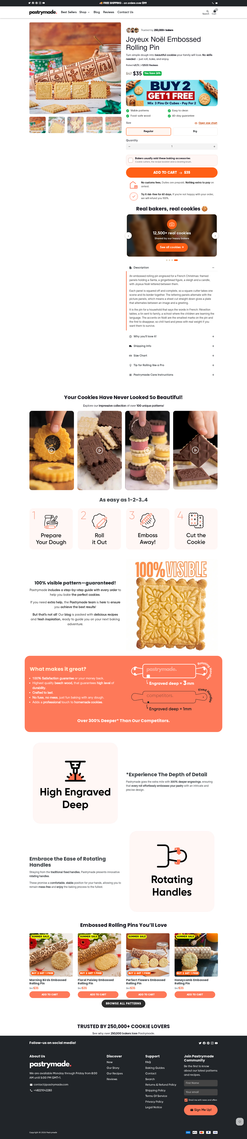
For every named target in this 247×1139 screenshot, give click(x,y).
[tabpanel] (51, 450)
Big (195, 131)
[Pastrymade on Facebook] (33, 3)
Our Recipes (115, 1073)
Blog (97, 12)
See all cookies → (172, 247)
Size (128, 123)
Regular (148, 131)
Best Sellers (69, 12)
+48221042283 (41, 1090)
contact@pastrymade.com (49, 1084)
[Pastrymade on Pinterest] (36, 3)
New (110, 1062)
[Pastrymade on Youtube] (44, 3)
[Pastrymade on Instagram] (40, 3)
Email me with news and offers (203, 1100)
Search (150, 1079)
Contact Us (125, 12)
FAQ (148, 1062)
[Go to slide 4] (176, 260)
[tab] (172, 267)
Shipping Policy (155, 1090)
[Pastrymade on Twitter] (29, 3)
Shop (84, 12)
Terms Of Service (156, 1096)
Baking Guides (155, 1068)
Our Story (113, 1068)
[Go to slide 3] (172, 260)
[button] (171, 160)
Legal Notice (153, 1107)
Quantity (132, 140)
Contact (150, 1073)
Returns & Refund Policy (160, 1084)
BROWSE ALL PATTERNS (123, 1003)
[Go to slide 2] (169, 260)
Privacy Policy (154, 1101)
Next (116, 68)
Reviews (108, 12)
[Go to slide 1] (167, 260)
